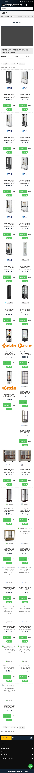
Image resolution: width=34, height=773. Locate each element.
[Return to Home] (1, 17)
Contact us (24, 1)
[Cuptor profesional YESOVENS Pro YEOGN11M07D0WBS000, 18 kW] (25, 249)
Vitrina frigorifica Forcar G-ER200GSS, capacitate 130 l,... (9, 96)
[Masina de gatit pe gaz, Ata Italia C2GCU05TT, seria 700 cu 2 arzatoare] (9, 335)
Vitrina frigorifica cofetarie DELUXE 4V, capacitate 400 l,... (25, 311)
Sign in (31, 1)
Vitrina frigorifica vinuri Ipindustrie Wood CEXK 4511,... (25, 392)
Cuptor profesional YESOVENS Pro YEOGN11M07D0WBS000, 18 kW (24, 268)
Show (16, 56)
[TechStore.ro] (16, 5)
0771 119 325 (24, 771)
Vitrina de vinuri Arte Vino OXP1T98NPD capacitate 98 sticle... (9, 589)
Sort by (3, 56)
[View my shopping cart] (26, 5)
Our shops (5, 1)
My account (4, 754)
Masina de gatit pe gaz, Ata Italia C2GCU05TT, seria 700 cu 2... (9, 353)
